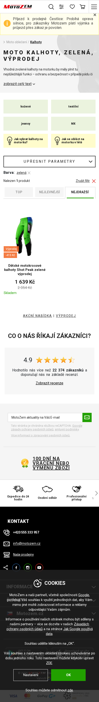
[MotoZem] (17, 6)
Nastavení (30, 675)
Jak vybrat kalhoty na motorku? (28, 141)
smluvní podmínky (67, 429)
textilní (73, 106)
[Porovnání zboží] (61, 6)
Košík (82, 6)
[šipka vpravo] (94, 493)
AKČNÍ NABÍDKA (37, 315)
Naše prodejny (23, 554)
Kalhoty (36, 42)
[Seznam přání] (72, 6)
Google (83, 595)
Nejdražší (80, 192)
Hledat (51, 6)
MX (73, 123)
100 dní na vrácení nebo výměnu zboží (51, 463)
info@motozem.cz (27, 544)
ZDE (49, 663)
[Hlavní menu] (94, 6)
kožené (25, 106)
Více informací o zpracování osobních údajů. (40, 435)
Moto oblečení (16, 42)
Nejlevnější (49, 192)
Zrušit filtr (83, 181)
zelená (21, 173)
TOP (18, 192)
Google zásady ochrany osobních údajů (46, 427)
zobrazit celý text (17, 84)
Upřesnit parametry (49, 161)
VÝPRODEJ (66, 315)
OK (68, 675)
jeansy (25, 123)
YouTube (39, 565)
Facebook (16, 565)
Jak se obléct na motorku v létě (72, 141)
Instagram (28, 565)
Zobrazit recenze (49, 383)
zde (70, 690)
